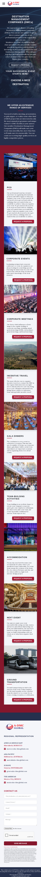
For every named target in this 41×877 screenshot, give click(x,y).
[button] (3, 3)
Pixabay (29, 874)
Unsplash (21, 874)
